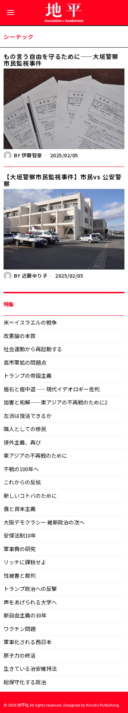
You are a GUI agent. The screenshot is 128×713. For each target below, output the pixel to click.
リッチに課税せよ (25, 562)
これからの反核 (22, 482)
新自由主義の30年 (25, 615)
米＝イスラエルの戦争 (30, 322)
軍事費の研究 (20, 549)
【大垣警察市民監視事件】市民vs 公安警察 (63, 180)
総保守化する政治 (25, 682)
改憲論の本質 (20, 335)
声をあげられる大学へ (30, 602)
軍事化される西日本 (28, 642)
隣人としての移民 (25, 428)
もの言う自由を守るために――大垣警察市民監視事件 (61, 59)
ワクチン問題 (20, 628)
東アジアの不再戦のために (35, 455)
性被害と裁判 (20, 575)
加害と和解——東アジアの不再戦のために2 (55, 402)
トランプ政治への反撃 (30, 588)
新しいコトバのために (30, 495)
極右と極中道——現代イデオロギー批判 (52, 389)
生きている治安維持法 (30, 668)
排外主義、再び (22, 442)
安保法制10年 (20, 535)
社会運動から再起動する (33, 349)
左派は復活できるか (28, 415)
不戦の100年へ (21, 469)
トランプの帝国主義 (28, 375)
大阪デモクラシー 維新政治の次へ (44, 522)
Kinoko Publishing (102, 705)
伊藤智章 (32, 155)
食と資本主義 (20, 508)
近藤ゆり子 (35, 275)
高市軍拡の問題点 (25, 362)
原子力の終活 (20, 655)
